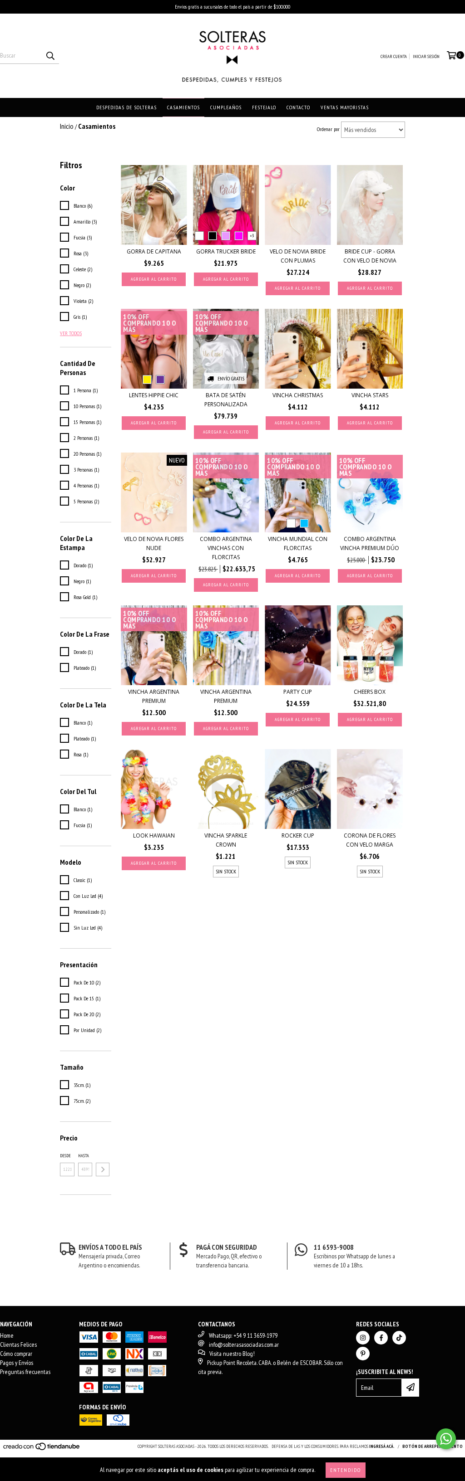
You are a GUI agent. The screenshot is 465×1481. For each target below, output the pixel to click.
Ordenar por (328, 129)
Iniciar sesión (426, 56)
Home (7, 1335)
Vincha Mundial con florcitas (297, 543)
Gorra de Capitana (154, 251)
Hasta (83, 1156)
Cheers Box (370, 692)
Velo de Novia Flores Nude (153, 543)
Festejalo (264, 107)
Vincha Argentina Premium (153, 696)
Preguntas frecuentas (25, 1372)
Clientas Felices (18, 1344)
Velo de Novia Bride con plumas (298, 256)
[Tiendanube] (42, 1449)
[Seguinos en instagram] (363, 1338)
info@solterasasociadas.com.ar (244, 1344)
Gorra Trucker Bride (226, 251)
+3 (252, 236)
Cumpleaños (226, 107)
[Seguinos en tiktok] (399, 1338)
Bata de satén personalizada (225, 399)
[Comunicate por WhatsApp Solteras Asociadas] (446, 1438)
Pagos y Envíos (16, 1363)
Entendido (345, 1469)
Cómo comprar (16, 1353)
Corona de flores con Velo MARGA (370, 840)
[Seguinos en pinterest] (363, 1353)
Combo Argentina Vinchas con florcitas (226, 548)
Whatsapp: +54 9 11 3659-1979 (243, 1335)
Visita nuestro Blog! (232, 1353)
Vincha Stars (369, 395)
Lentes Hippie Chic (153, 395)
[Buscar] (50, 56)
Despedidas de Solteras (126, 107)
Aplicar (102, 1169)
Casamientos (183, 107)
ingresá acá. (382, 1446)
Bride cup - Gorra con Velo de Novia (369, 256)
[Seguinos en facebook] (381, 1338)
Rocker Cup (298, 835)
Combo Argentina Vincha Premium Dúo (369, 543)
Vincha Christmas (297, 395)
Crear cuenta (394, 56)
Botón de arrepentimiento (432, 1446)
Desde (65, 1156)
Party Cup (297, 692)
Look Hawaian (154, 835)
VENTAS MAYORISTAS (345, 107)
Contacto (298, 107)
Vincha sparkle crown (225, 840)
